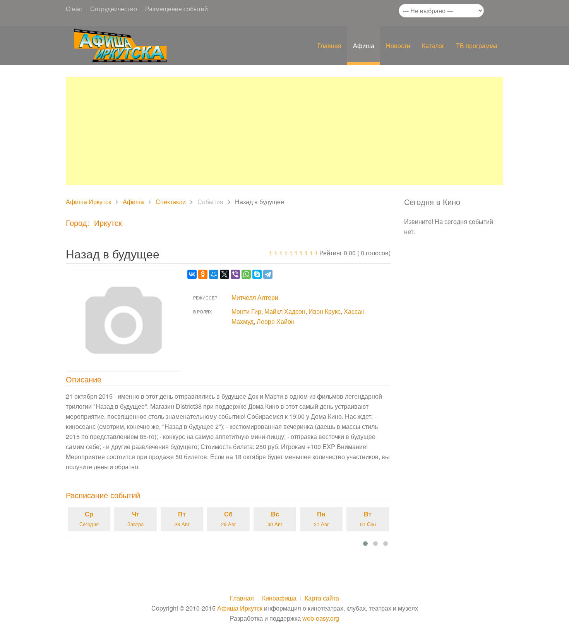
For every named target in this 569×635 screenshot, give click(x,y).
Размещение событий (176, 8)
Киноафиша (279, 598)
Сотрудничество (113, 8)
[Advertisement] (284, 131)
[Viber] (235, 274)
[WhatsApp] (246, 274)
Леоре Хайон (276, 321)
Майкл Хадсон (284, 311)
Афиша (363, 45)
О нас (74, 8)
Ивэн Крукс (324, 311)
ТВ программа (476, 45)
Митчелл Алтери (254, 297)
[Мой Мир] (213, 274)
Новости (398, 45)
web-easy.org (320, 618)
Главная (329, 45)
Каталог (433, 45)
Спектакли (171, 201)
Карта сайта (322, 598)
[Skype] (257, 274)
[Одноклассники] (202, 274)
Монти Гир (246, 311)
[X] (224, 274)
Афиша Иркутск (88, 201)
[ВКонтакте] (192, 274)
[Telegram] (268, 274)
